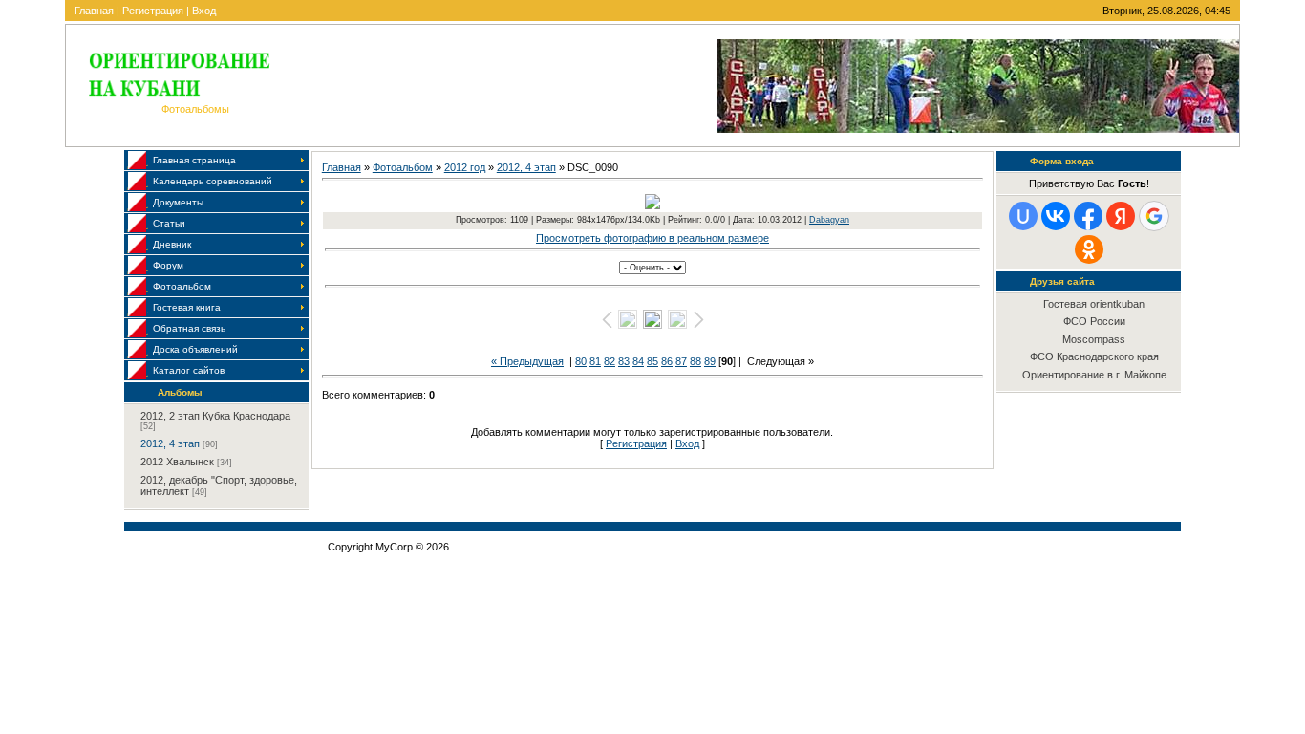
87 (681, 361)
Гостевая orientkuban (1094, 304)
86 (667, 361)
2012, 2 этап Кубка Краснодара (215, 415)
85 (652, 361)
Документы (178, 202)
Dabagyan (829, 220)
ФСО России (1094, 321)
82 (609, 361)
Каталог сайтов (189, 370)
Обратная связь (189, 328)
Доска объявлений (195, 349)
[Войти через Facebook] (1088, 216)
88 (695, 361)
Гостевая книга (187, 307)
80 (581, 361)
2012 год (464, 167)
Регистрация (152, 10)
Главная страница (194, 160)
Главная (94, 10)
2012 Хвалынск (177, 461)
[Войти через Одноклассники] (1089, 249)
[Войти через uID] (1023, 216)
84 (638, 361)
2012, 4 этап (170, 443)
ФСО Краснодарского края (1094, 356)
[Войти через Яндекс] (1120, 216)
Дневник (172, 244)
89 (710, 361)
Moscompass (1093, 339)
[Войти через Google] (1154, 216)
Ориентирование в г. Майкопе (1094, 374)
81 (595, 361)
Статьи (169, 223)
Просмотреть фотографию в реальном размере (652, 238)
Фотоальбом (182, 286)
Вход (204, 10)
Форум (168, 265)
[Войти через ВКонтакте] (1055, 216)
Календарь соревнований (212, 181)
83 (624, 361)
